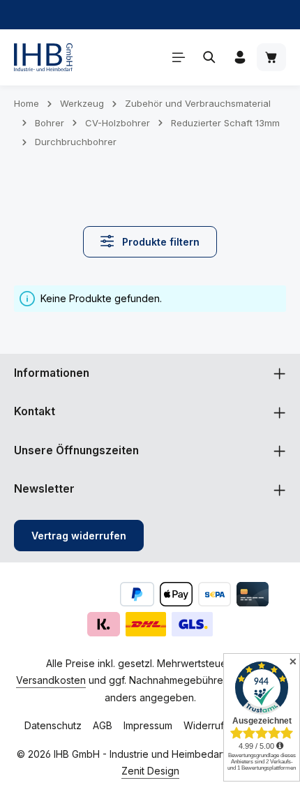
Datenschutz (53, 725)
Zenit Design (150, 771)
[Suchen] (209, 57)
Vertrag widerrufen (78, 535)
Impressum (147, 725)
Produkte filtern (159, 242)
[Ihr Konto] (240, 57)
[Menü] (179, 57)
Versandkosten (51, 680)
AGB (102, 725)
